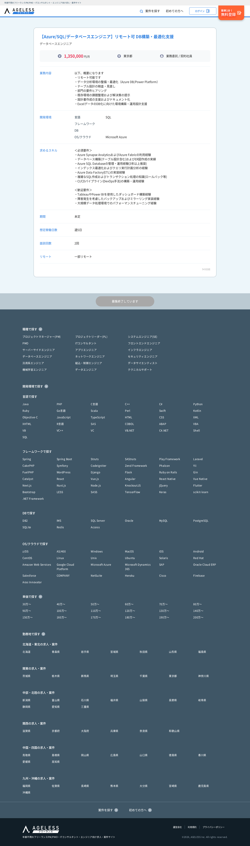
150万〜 (28, 617)
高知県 (56, 761)
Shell (196, 430)
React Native (167, 479)
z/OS (26, 551)
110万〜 (96, 610)
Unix (94, 558)
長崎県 (85, 786)
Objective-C (30, 417)
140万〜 (198, 610)
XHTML (27, 424)
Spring (27, 459)
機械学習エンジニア (35, 369)
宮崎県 (173, 786)
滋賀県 (27, 731)
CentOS (27, 558)
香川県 (202, 755)
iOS (161, 551)
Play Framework (169, 459)
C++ (127, 404)
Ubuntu (130, 558)
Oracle (129, 520)
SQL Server (98, 520)
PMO (25, 343)
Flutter (197, 485)
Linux (60, 558)
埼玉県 (114, 676)
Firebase (199, 575)
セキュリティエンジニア (143, 356)
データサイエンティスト (143, 363)
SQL (25, 437)
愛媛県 (27, 761)
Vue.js (95, 479)
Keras (163, 492)
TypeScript (98, 417)
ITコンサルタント (85, 343)
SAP (161, 564)
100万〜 (62, 610)
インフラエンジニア (140, 350)
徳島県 (173, 755)
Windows (97, 551)
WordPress (64, 472)
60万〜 (129, 604)
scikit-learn (200, 492)
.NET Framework (33, 498)
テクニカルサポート (140, 369)
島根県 (56, 755)
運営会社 (177, 827)
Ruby (26, 410)
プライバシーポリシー (214, 827)
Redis (60, 527)
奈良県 (144, 731)
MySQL (163, 520)
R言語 (60, 424)
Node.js (96, 485)
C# (161, 404)
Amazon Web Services (37, 564)
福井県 (114, 700)
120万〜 (130, 610)
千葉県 (144, 676)
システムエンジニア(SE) (142, 336)
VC (92, 430)
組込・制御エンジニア (88, 363)
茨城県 (27, 676)
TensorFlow (132, 492)
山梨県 (144, 700)
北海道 (27, 652)
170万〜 (96, 617)
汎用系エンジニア (33, 363)
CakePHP (29, 465)
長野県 (173, 700)
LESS (60, 492)
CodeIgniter (98, 465)
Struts (95, 459)
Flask (128, 472)
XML (196, 417)
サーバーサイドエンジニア (39, 350)
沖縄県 (27, 792)
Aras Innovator (32, 582)
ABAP (162, 424)
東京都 (173, 676)
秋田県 (144, 652)
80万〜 (197, 604)
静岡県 (27, 706)
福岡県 (27, 786)
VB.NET (129, 430)
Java (26, 404)
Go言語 (61, 410)
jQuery (163, 485)
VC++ (60, 430)
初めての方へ (174, 11)
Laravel (198, 459)
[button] (125, 329)
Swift (162, 410)
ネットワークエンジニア (90, 356)
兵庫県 (114, 731)
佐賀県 (56, 786)
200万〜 (198, 617)
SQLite (27, 527)
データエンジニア (86, 369)
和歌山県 (174, 731)
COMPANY (63, 575)
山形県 (173, 652)
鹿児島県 (203, 786)
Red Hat (198, 558)
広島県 (114, 755)
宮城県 (114, 652)
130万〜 (164, 610)
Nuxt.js (61, 485)
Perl (127, 410)
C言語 (94, 404)
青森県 (56, 652)
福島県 (202, 652)
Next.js (27, 485)
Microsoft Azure (101, 564)
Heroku (130, 575)
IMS (59, 520)
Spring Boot (64, 459)
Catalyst (28, 479)
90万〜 (27, 610)
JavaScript (64, 417)
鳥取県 (27, 755)
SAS (93, 424)
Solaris (163, 558)
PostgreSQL (200, 520)
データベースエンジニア (37, 356)
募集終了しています (125, 301)
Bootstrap (29, 492)
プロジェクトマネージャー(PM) (42, 336)
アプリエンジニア (86, 350)
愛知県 (56, 706)
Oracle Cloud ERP (204, 564)
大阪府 (85, 731)
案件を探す (152, 11)
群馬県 (85, 676)
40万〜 (61, 604)
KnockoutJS (133, 485)
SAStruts (130, 459)
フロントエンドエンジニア (144, 343)
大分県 (144, 786)
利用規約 (192, 827)
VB (24, 430)
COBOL (129, 424)
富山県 (56, 700)
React (60, 479)
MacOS (129, 551)
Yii (194, 465)
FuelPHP (28, 472)
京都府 (56, 731)
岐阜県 (202, 700)
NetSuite (96, 575)
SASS (94, 492)
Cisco (162, 575)
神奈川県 (203, 676)
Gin (195, 472)
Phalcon (164, 465)
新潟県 (27, 700)
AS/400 (61, 551)
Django (95, 472)
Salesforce (29, 575)
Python (198, 404)
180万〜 (130, 617)
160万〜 (62, 617)
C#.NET (164, 430)
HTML (128, 417)
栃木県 (56, 676)
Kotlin (197, 410)
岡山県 (85, 755)
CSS (161, 417)
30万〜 (27, 604)
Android (198, 551)
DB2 (25, 520)
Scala (94, 410)
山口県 (144, 755)
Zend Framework (136, 465)
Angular (130, 479)
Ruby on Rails (168, 472)
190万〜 (164, 617)
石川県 (85, 700)
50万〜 (95, 604)
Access (95, 527)
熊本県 (114, 786)
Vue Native (200, 479)
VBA (195, 424)
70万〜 (163, 604)
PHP (59, 404)
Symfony (62, 465)
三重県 (85, 706)
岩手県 (85, 652)
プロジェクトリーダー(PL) (91, 336)
